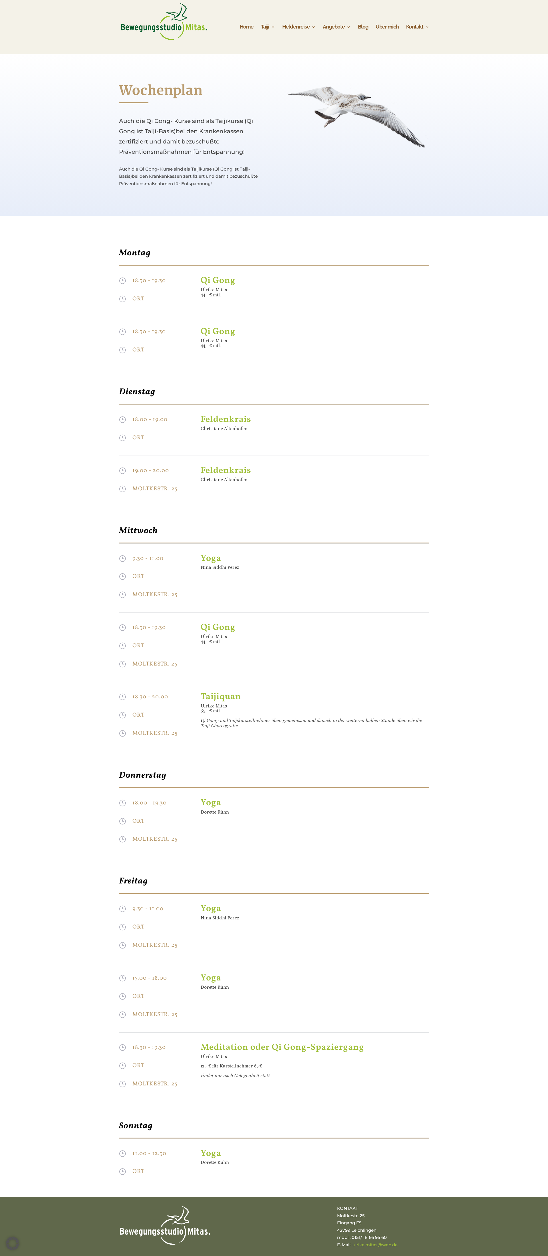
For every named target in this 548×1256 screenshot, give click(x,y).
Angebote (334, 27)
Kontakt (414, 27)
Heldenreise (296, 27)
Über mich (387, 27)
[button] (12, 1243)
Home (246, 27)
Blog (363, 27)
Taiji (265, 27)
